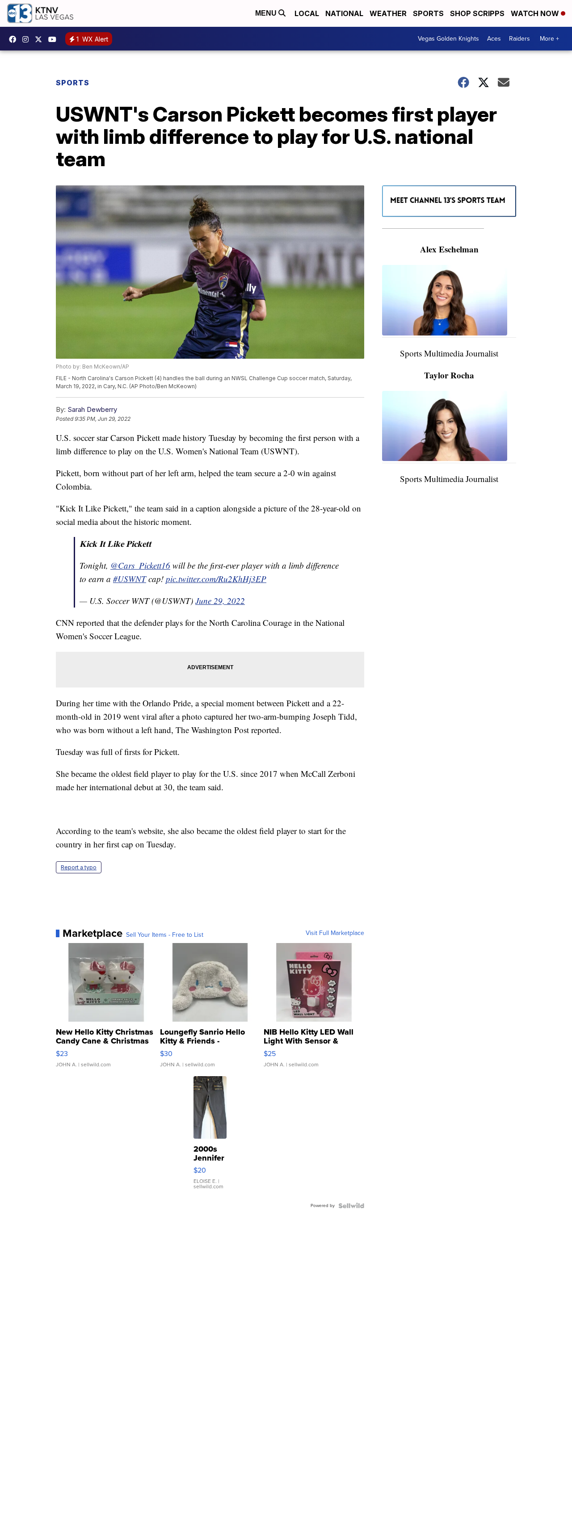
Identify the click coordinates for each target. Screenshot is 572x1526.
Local (306, 13)
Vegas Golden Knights (448, 38)
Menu (266, 13)
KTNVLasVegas (15, 39)
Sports (428, 13)
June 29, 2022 (220, 600)
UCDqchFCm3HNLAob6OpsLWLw (54, 39)
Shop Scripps (477, 13)
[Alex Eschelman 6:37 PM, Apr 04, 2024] (449, 301)
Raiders (519, 38)
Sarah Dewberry (92, 409)
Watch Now (536, 13)
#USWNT (129, 578)
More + (549, 38)
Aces (494, 38)
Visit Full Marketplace (335, 933)
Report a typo (79, 867)
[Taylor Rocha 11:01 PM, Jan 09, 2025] (449, 427)
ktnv (27, 39)
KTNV (40, 39)
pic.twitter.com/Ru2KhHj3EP (216, 578)
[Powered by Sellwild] (351, 1206)
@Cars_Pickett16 (140, 565)
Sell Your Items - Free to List (164, 935)
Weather (388, 13)
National (344, 13)
